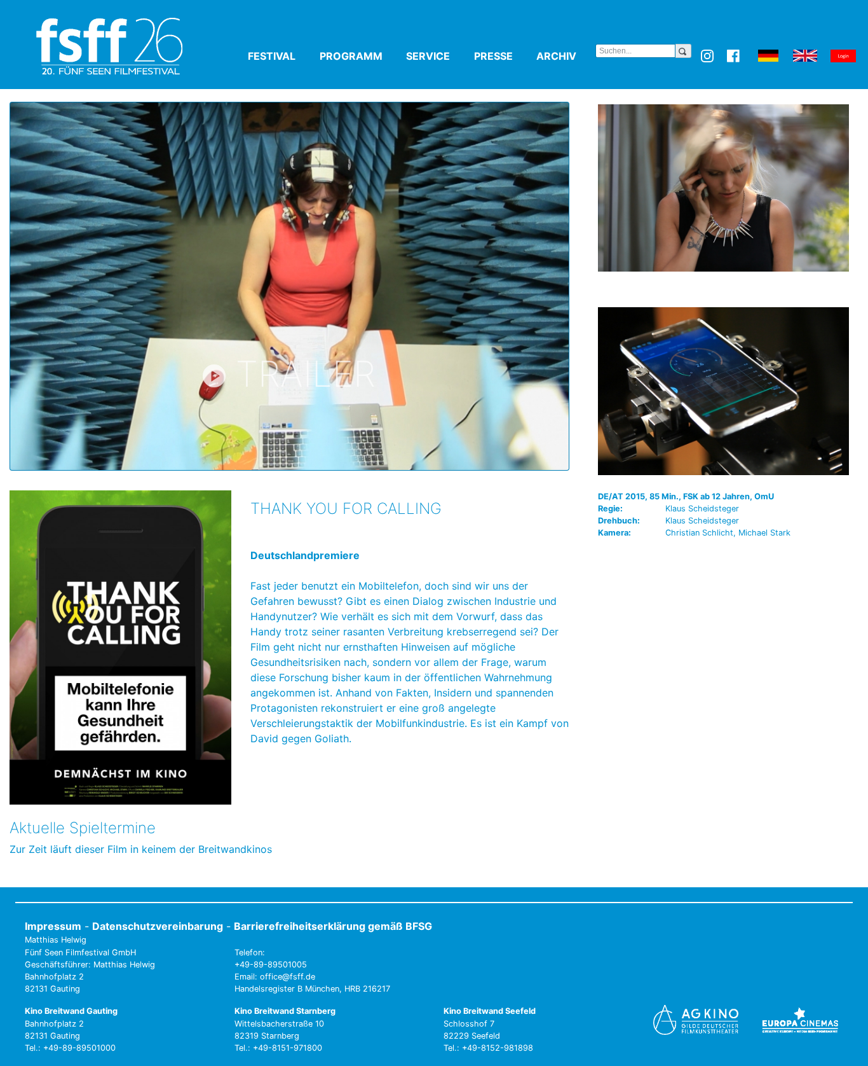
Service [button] (437, 56)
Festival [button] (281, 56)
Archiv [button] (565, 56)
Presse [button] (503, 56)
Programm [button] (361, 56)
